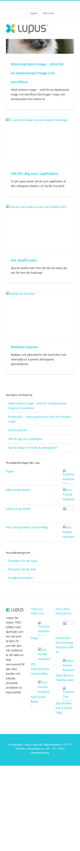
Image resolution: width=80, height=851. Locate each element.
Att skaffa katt (24, 260)
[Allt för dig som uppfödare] (40, 140)
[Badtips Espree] (40, 314)
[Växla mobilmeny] (72, 28)
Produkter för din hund (22, 561)
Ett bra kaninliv (17, 430)
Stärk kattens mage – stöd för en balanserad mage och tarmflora (37, 73)
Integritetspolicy (40, 752)
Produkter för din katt (22, 569)
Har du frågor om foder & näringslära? (32, 447)
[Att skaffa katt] (40, 227)
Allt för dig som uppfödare (34, 173)
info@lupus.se (36, 748)
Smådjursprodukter (20, 578)
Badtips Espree (24, 347)
